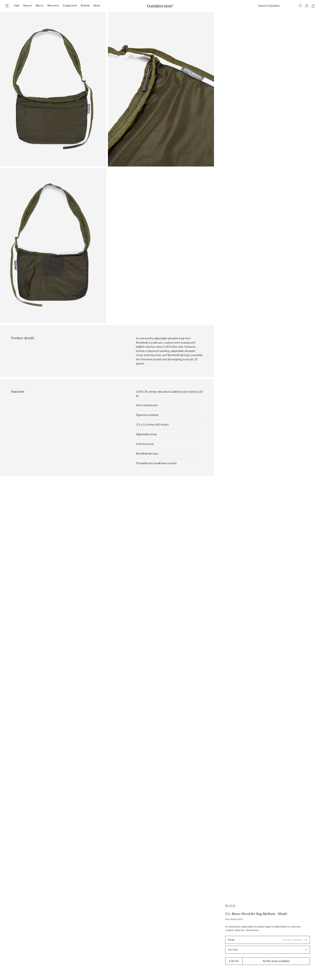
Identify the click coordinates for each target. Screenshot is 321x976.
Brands (85, 5)
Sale (17, 5)
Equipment (70, 5)
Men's (39, 5)
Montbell (230, 905)
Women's (53, 5)
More (96, 5)
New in (27, 5)
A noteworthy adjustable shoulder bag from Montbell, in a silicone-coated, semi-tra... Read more (263, 928)
